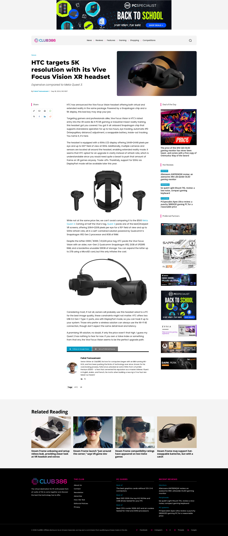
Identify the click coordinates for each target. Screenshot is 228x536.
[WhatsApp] (50, 111)
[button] (190, 40)
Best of (119, 485)
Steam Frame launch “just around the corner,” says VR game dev (92, 452)
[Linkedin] (44, 116)
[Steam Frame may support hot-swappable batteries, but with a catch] (177, 432)
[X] (33, 116)
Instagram (158, 530)
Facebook (143, 530)
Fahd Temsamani (41, 91)
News (33, 55)
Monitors (164, 171)
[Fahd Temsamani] (72, 368)
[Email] (39, 111)
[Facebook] (39, 116)
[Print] (44, 111)
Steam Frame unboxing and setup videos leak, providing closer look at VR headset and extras (50, 453)
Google (194, 530)
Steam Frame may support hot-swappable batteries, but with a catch (175, 453)
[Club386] (45, 40)
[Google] (188, 530)
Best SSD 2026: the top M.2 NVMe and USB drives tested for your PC (133, 499)
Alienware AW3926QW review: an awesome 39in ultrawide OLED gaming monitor (177, 177)
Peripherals (165, 184)
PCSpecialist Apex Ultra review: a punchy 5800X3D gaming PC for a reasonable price (176, 204)
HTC (76, 387)
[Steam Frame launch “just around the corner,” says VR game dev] (93, 432)
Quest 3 (111, 224)
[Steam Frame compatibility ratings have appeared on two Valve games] (135, 432)
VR (81, 387)
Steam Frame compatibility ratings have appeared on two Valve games (134, 453)
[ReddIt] (50, 116)
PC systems (165, 198)
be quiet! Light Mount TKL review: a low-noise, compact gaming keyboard (178, 190)
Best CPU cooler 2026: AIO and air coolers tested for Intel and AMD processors (135, 509)
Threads (181, 530)
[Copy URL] (33, 111)
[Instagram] (152, 530)
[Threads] (175, 530)
